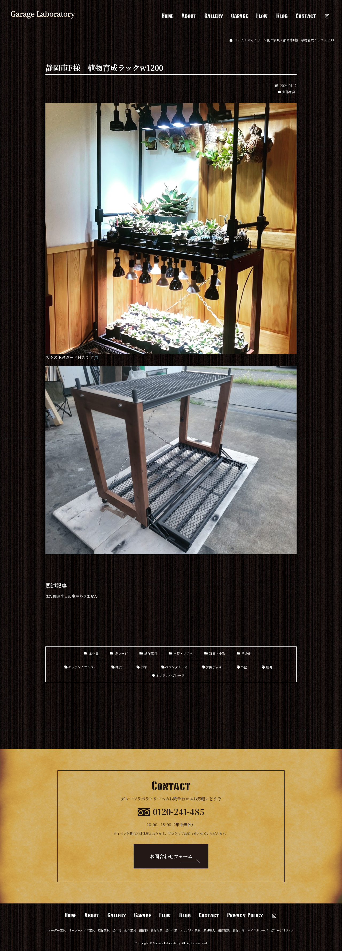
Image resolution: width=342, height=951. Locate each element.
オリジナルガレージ (170, 675)
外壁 (244, 667)
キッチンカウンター (82, 667)
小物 (143, 667)
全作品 (94, 653)
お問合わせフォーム (171, 856)
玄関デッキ (214, 667)
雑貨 (118, 667)
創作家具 (288, 91)
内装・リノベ (183, 653)
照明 (269, 667)
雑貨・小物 (217, 653)
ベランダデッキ (176, 667)
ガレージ (121, 653)
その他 (246, 653)
